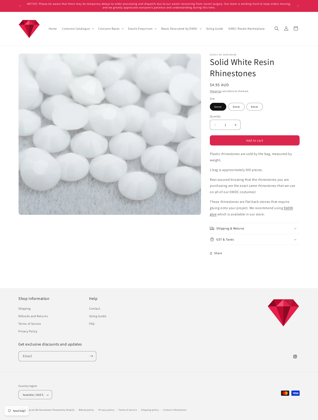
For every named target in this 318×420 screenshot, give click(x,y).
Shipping (215, 91)
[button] (77, 28)
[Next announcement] (298, 6)
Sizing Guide (97, 316)
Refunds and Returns (33, 316)
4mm (254, 107)
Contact (94, 308)
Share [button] (218, 253)
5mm (236, 107)
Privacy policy (106, 409)
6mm (218, 107)
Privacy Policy (27, 331)
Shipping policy (150, 409)
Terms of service (128, 409)
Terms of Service (29, 323)
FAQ (92, 323)
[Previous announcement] (20, 6)
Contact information (174, 409)
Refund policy (86, 409)
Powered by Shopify (63, 410)
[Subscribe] (91, 356)
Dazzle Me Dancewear (39, 410)
